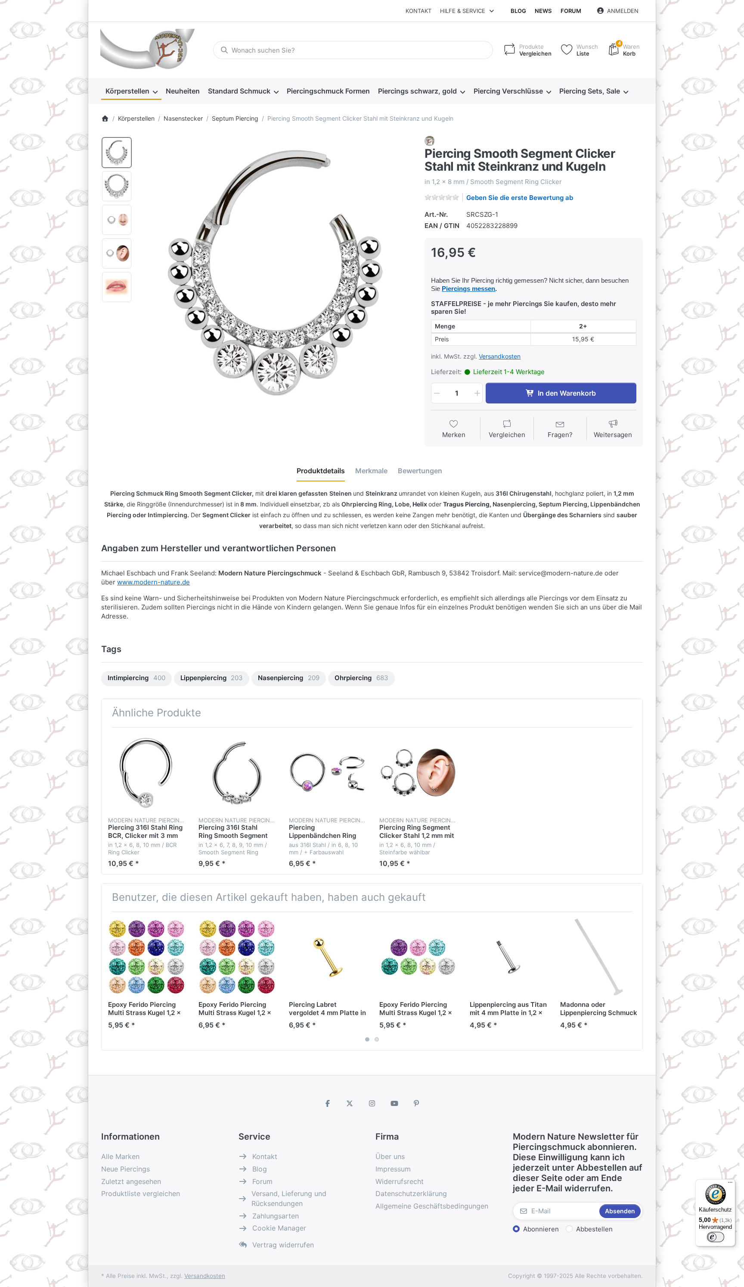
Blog (518, 10)
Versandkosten (500, 356)
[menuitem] (131, 91)
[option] (116, 152)
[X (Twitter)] (350, 1103)
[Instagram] (372, 1103)
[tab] (321, 471)
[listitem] (275, 272)
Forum (571, 10)
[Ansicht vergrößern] (275, 272)
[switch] (715, 1237)
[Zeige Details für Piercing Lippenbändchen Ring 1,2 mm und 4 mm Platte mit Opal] (327, 772)
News (543, 10)
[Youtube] (394, 1103)
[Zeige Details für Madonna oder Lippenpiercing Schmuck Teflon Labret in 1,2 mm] (598, 957)
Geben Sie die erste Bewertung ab (519, 198)
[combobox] (353, 50)
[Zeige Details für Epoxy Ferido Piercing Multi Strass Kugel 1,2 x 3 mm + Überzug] (146, 957)
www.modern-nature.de (153, 582)
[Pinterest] (416, 1103)
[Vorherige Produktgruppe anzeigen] (111, 981)
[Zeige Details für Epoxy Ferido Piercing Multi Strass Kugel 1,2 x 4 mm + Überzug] (237, 957)
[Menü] (730, 1184)
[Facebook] (327, 1103)
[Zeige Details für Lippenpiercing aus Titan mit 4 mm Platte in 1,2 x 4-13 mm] (508, 957)
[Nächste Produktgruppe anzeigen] (632, 981)
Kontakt (418, 10)
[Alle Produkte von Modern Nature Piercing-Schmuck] (430, 140)
